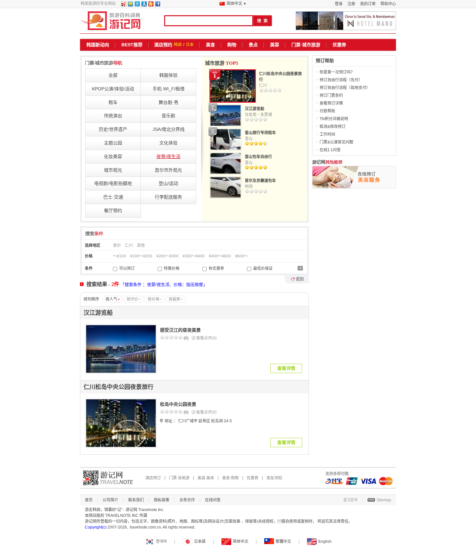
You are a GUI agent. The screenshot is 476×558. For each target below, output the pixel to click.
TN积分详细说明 (334, 119)
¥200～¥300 (167, 256)
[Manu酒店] (346, 20)
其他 (141, 245)
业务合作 (187, 500)
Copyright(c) (96, 527)
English (325, 541)
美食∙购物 (230, 478)
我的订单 (368, 4)
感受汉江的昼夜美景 (180, 330)
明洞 (249, 186)
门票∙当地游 (179, 478)
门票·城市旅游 (305, 44)
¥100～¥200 (141, 256)
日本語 (200, 541)
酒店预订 (153, 478)
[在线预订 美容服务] (354, 177)
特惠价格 (171, 268)
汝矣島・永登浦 (258, 114)
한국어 (161, 541)
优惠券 (339, 44)
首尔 (117, 245)
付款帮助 (327, 111)
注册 (351, 4)
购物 (231, 44)
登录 (339, 4)
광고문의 (350, 500)
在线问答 (213, 500)
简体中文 (240, 541)
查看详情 (286, 368)
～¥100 (119, 256)
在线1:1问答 (330, 150)
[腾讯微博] (137, 5)
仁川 (263, 85)
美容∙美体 (206, 478)
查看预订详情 (331, 103)
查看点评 (206, 338)
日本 (190, 44)
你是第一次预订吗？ (337, 72)
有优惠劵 (216, 268)
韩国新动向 (97, 44)
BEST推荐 (131, 44)
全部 (113, 75)
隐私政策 (161, 500)
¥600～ (241, 256)
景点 (253, 44)
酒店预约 (163, 44)
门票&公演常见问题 (336, 142)
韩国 (178, 44)
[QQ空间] (130, 5)
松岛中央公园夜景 (178, 404)
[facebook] (157, 5)
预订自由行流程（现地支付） (345, 87)
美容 (274, 44)
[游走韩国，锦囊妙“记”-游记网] (110, 20)
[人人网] (144, 5)
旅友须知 (274, 478)
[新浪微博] (123, 5)
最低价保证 (262, 268)
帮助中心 (388, 4)
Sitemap (384, 500)
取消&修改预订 (333, 126)
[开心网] (150, 5)
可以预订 (126, 268)
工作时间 (327, 134)
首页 (89, 500)
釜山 (249, 138)
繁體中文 (283, 541)
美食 (210, 44)
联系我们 (136, 500)
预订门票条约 (331, 95)
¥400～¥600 (220, 256)
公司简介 (110, 500)
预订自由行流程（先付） (341, 80)
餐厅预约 (113, 210)
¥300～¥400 (194, 256)
